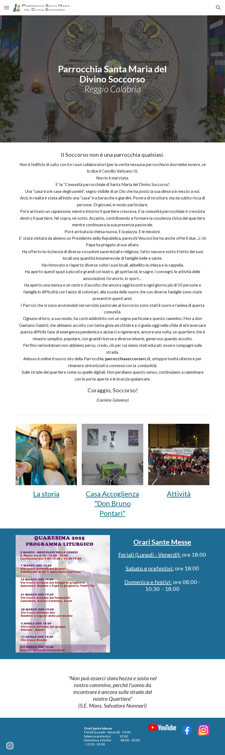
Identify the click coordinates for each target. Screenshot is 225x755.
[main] (112, 79)
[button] (6, 7)
